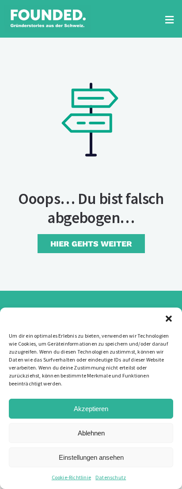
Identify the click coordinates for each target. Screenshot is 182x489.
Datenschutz (110, 477)
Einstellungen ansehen (91, 457)
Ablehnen (91, 433)
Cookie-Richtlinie (71, 477)
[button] (168, 318)
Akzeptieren (91, 408)
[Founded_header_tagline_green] (47, 9)
